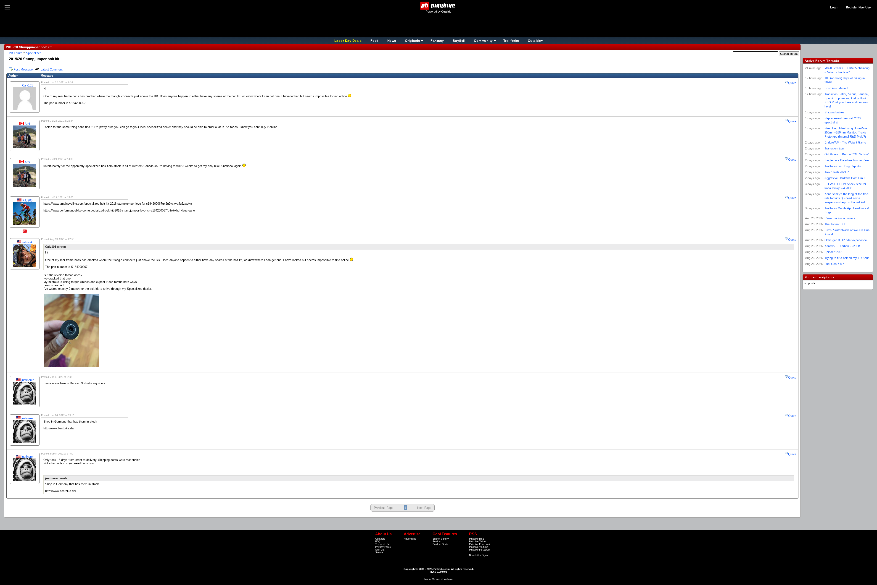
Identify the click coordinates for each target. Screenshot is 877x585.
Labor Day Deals (348, 40)
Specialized (33, 53)
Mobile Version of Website (438, 579)
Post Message (23, 69)
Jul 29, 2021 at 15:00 (61, 197)
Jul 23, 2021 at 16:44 (61, 120)
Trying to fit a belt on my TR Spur (846, 258)
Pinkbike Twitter (477, 541)
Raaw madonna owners (839, 218)
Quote (792, 83)
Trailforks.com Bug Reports (842, 166)
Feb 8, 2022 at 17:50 (61, 453)
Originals (412, 40)
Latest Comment (51, 69)
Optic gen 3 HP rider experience (845, 240)
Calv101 (27, 85)
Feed (374, 40)
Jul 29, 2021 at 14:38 (61, 159)
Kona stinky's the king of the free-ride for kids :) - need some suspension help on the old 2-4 (846, 198)
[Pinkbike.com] (438, 6)
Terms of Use (382, 544)
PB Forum (15, 53)
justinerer (27, 380)
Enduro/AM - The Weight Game (845, 142)
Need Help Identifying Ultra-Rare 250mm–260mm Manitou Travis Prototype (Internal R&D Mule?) (845, 132)
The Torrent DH (834, 224)
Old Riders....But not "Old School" (846, 154)
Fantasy (437, 40)
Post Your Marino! (836, 88)
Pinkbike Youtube (478, 547)
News (391, 40)
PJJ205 (27, 200)
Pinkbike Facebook (479, 544)
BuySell (459, 40)
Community (483, 40)
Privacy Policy (383, 547)
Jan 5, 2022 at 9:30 (60, 377)
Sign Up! (380, 549)
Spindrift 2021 (833, 252)
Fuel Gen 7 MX (834, 264)
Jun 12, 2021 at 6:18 (61, 82)
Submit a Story (441, 538)
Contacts (380, 538)
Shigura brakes (834, 112)
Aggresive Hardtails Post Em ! (844, 178)
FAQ (377, 541)
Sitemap (379, 552)
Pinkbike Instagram (479, 549)
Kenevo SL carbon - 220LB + (843, 246)
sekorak (27, 242)
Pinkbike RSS (476, 538)
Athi (27, 123)
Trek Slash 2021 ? (836, 172)
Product (437, 541)
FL (24, 231)
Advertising (410, 538)
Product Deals (440, 544)
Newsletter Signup (479, 555)
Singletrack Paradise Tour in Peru (846, 160)
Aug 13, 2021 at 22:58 (62, 239)
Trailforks (511, 40)
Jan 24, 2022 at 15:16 (62, 415)
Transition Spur (834, 148)
